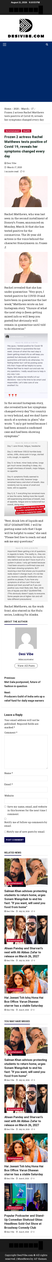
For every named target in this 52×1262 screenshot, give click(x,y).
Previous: (22, 682)
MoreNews (23, 1258)
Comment (10, 732)
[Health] (31, 10)
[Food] (36, 10)
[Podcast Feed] (41, 12)
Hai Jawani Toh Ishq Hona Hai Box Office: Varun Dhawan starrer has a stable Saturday (23, 1001)
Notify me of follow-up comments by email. (25, 824)
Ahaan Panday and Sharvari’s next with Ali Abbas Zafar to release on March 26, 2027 (23, 952)
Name (8, 773)
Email (8, 784)
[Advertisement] (26, 74)
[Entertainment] (16, 10)
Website (9, 795)
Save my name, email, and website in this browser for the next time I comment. (27, 810)
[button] (4, 44)
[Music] (21, 10)
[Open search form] (47, 44)
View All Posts (26, 665)
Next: (24, 696)
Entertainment (13, 131)
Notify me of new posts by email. (26, 831)
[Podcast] (41, 8)
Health (26, 131)
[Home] (11, 10)
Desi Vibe (11, 163)
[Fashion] (26, 10)
